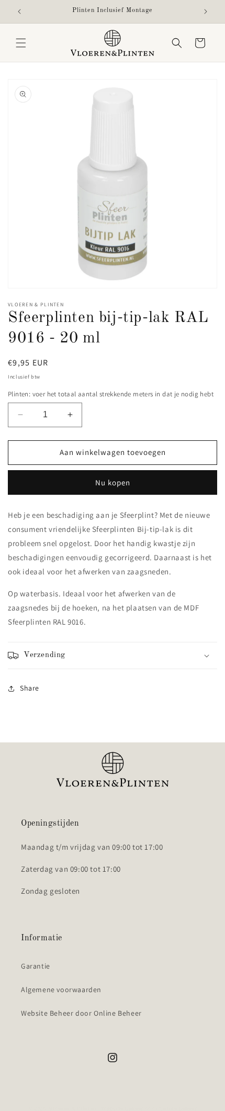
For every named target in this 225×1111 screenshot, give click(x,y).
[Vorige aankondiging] (19, 11)
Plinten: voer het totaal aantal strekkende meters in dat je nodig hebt (110, 394)
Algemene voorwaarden (61, 989)
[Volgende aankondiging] (205, 11)
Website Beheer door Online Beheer (81, 1013)
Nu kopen (112, 482)
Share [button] (29, 688)
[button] (20, 42)
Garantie (35, 966)
